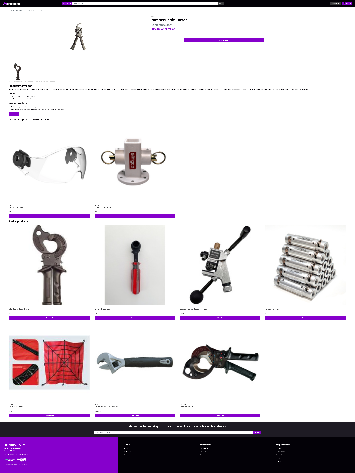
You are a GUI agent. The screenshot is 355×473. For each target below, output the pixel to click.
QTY (152, 36)
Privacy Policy (204, 451)
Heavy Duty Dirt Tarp (16, 406)
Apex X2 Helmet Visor (16, 207)
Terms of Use (204, 448)
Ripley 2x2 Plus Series (272, 309)
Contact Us (127, 451)
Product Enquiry (129, 455)
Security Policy (204, 455)
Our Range (67, 3)
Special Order (224, 40)
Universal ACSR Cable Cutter (189, 406)
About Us (127, 448)
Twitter (278, 461)
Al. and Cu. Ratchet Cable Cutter (19, 309)
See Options (305, 318)
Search (221, 3)
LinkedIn (278, 448)
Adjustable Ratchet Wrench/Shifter (106, 406)
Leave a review (14, 114)
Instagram (279, 458)
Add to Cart (50, 216)
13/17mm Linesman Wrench (103, 309)
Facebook (279, 455)
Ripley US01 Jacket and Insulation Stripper (193, 309)
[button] (335, 3)
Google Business (281, 451)
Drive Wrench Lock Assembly (104, 207)
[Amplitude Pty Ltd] (11, 3)
